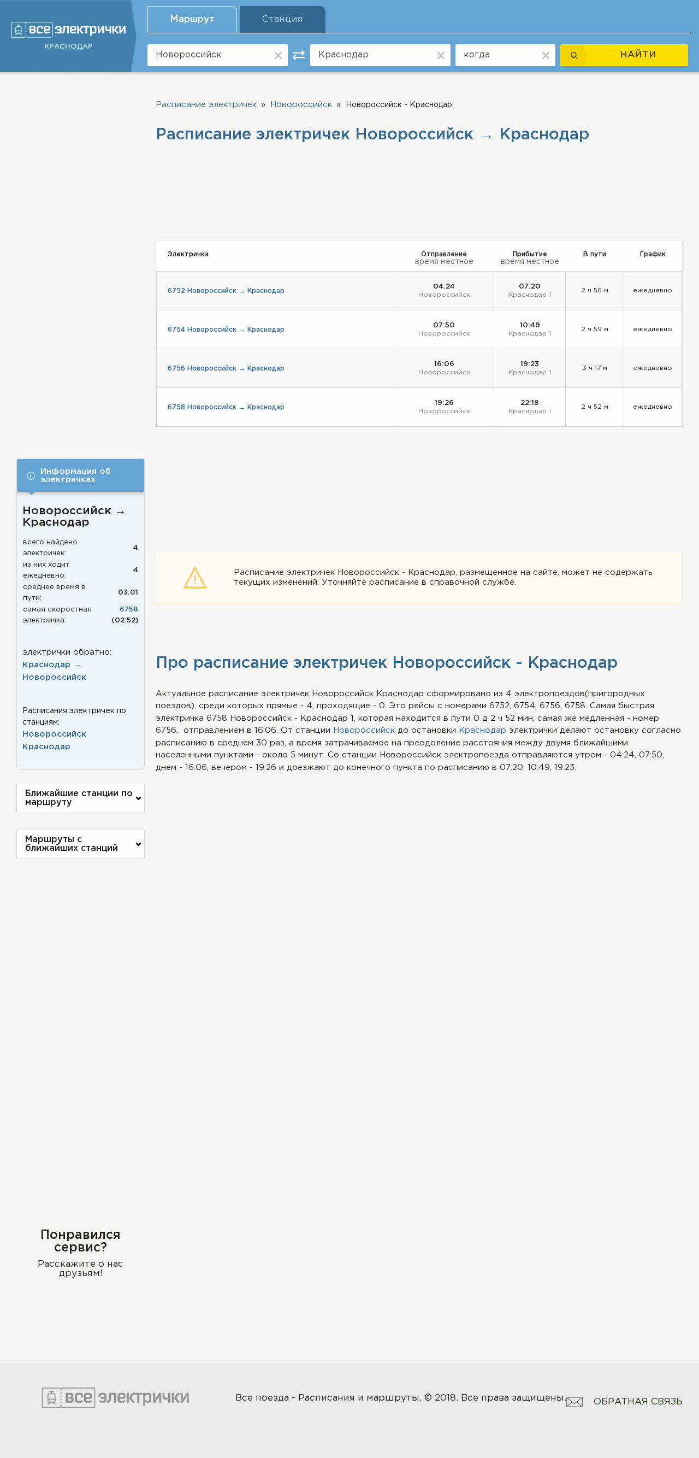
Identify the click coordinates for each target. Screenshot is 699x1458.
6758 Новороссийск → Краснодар (226, 407)
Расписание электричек (206, 104)
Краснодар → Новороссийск (54, 671)
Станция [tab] (282, 19)
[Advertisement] (80, 258)
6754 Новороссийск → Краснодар (226, 330)
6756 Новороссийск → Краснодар (226, 369)
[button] (80, 475)
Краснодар (46, 746)
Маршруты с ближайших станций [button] (71, 844)
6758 (129, 610)
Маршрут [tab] (192, 19)
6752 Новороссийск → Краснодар (226, 291)
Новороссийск (54, 734)
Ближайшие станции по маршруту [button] (79, 798)
